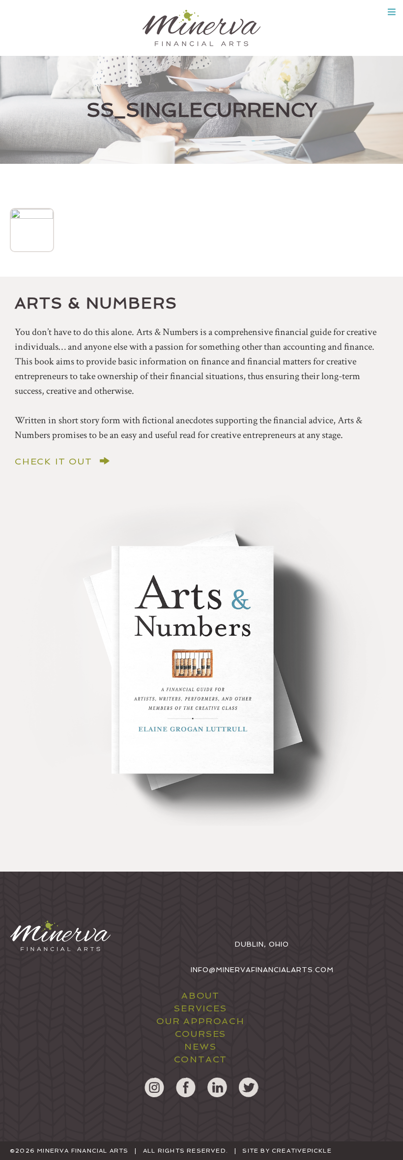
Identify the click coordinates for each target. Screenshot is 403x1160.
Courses (201, 1034)
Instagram (154, 1087)
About (200, 995)
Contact (201, 1059)
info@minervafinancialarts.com (262, 970)
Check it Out (53, 461)
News (200, 1046)
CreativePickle (302, 1150)
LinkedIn (217, 1087)
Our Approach (200, 1021)
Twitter (249, 1087)
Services (200, 1008)
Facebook (186, 1087)
